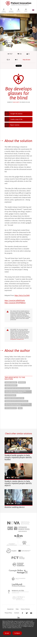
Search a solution (11, 12)
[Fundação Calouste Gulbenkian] (18, 564)
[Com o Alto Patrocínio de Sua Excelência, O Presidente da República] (18, 543)
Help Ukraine (26, 59)
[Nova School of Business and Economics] (18, 536)
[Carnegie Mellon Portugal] (18, 571)
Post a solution (4, 12)
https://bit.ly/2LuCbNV (22, 295)
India (20, 408)
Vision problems (10, 395)
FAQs (17, 609)
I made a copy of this (16, 119)
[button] (2, 32)
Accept (7, 633)
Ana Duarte (16, 102)
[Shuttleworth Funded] (18, 578)
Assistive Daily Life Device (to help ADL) (17, 388)
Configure (17, 633)
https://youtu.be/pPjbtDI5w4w (15, 300)
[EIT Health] (18, 551)
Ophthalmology (11, 408)
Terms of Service (25, 609)
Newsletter (10, 609)
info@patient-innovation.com (17, 339)
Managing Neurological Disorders (16, 401)
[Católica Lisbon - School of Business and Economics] (18, 598)
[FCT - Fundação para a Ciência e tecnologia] (18, 557)
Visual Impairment (11, 385)
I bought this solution (16, 113)
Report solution (14, 125)
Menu (25, 11)
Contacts (16, 613)
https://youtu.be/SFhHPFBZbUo (15, 303)
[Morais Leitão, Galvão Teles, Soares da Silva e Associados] (18, 591)
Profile (18, 11)
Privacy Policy (8, 613)
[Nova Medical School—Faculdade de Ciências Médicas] (18, 523)
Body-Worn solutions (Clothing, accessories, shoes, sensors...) (16, 391)
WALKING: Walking (11, 382)
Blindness (22, 382)
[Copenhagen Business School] (18, 529)
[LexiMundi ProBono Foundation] (18, 585)
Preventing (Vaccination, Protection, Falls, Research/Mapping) (18, 404)
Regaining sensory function (14, 398)
